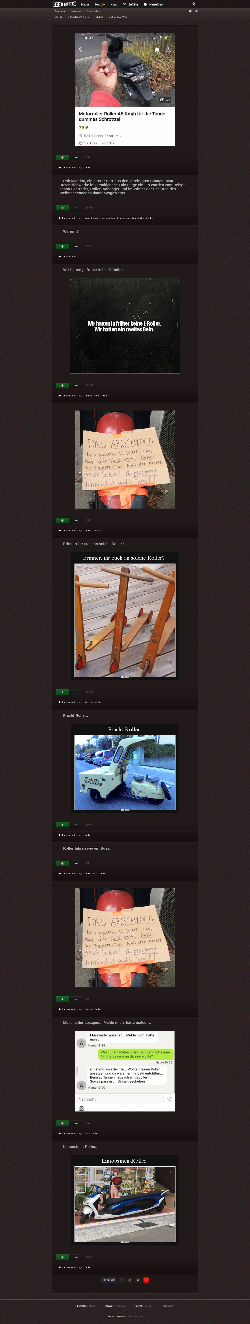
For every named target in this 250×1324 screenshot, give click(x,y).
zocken (97, 530)
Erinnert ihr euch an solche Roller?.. (94, 544)
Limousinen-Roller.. (80, 1147)
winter (150, 218)
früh (97, 395)
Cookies (110, 1316)
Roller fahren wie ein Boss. (86, 848)
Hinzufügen (156, 4)
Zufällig (133, 4)
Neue (114, 4)
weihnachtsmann (116, 218)
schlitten (132, 218)
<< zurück (109, 1279)
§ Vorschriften (93, 11)
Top (100, 4)
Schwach (76, 157)
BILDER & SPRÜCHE (79, 17)
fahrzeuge (100, 218)
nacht (89, 218)
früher (89, 395)
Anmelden (60, 11)
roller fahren (92, 873)
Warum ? (71, 231)
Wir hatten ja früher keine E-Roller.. (94, 270)
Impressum (121, 1316)
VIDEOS (99, 17)
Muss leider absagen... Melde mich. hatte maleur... (107, 1023)
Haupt (85, 4)
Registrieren (76, 11)
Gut (63, 157)
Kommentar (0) (68, 167)
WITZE (59, 17)
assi (88, 1133)
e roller (89, 702)
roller (88, 167)
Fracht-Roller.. (75, 715)
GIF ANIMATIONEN (119, 17)
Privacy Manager (135, 1316)
